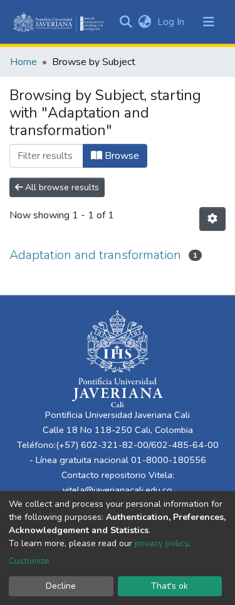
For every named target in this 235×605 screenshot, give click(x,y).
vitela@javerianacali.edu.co (117, 490)
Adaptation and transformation (95, 255)
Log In (172, 22)
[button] (144, 21)
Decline (61, 586)
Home (23, 62)
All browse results (61, 187)
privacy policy (161, 543)
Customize (29, 561)
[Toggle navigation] (209, 22)
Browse (120, 156)
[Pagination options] (212, 219)
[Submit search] (125, 22)
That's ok (169, 586)
